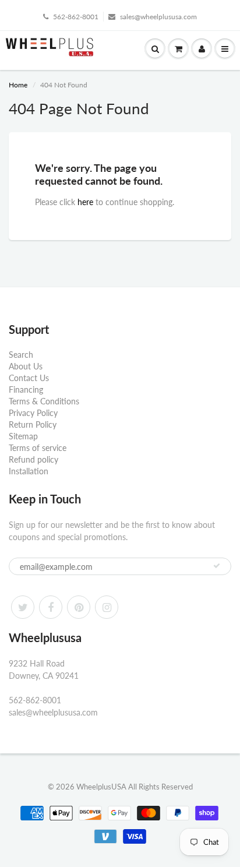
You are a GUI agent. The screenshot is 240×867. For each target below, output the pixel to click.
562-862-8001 (75, 16)
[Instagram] (106, 607)
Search (21, 355)
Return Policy (33, 424)
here (85, 202)
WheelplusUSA (101, 786)
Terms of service (37, 448)
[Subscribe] (217, 565)
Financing (26, 389)
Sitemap (23, 436)
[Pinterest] (78, 607)
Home (18, 84)
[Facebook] (50, 607)
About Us (26, 366)
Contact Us (29, 378)
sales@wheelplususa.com (158, 16)
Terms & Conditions (44, 401)
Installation (28, 471)
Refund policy (33, 459)
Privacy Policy (33, 413)
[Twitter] (22, 607)
